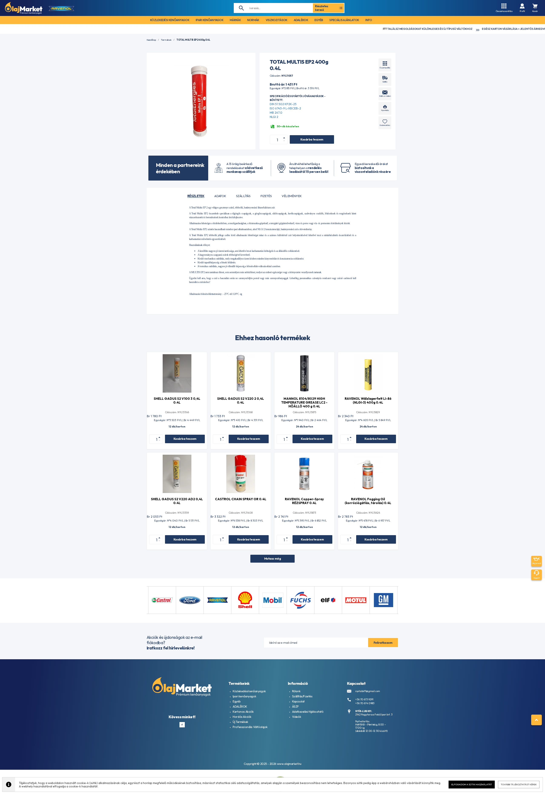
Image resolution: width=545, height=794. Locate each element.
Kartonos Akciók (243, 712)
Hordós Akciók (242, 717)
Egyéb (237, 701)
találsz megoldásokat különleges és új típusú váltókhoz (379, 28)
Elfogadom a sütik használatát (471, 784)
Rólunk (296, 691)
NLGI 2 (274, 117)
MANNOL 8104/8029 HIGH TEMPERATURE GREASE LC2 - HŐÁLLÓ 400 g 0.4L (304, 402)
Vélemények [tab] (292, 196)
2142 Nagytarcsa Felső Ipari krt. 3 (374, 714)
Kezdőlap (151, 40)
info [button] (368, 20)
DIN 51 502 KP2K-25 (283, 104)
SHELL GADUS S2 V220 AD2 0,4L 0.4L (177, 501)
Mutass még (272, 558)
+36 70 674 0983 (364, 703)
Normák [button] (253, 20)
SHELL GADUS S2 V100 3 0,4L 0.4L (177, 400)
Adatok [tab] (220, 196)
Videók (296, 717)
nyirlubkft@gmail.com (367, 691)
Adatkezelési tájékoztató (308, 712)
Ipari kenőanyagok (244, 696)
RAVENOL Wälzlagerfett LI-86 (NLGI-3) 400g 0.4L (368, 400)
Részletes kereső (321, 7)
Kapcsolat (298, 701)
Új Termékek (240, 722)
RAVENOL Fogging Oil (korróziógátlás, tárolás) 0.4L (368, 501)
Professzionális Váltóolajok (250, 727)
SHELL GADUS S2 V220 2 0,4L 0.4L (240, 400)
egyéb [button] (318, 20)
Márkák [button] (235, 20)
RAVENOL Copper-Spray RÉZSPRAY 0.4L (304, 501)
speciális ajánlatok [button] (344, 20)
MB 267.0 (276, 113)
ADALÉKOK (240, 706)
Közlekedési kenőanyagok (249, 691)
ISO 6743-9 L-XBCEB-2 (285, 108)
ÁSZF (295, 706)
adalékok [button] (301, 20)
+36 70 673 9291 (364, 699)
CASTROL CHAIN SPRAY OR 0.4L (240, 499)
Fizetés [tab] (266, 196)
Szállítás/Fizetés (302, 696)
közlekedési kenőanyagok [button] (169, 20)
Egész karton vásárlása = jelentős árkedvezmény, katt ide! (477, 28)
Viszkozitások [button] (276, 20)
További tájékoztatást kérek (519, 784)
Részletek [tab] (195, 196)
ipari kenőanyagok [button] (209, 20)
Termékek (166, 40)
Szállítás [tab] (243, 196)
